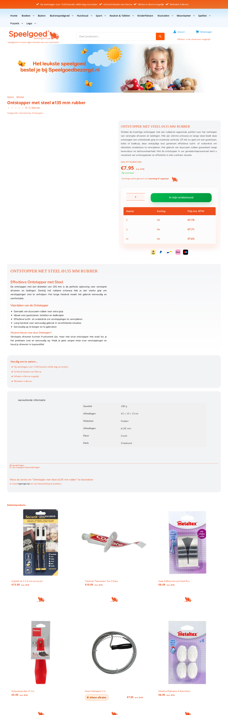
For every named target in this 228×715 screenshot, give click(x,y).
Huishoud (82, 15)
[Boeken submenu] (34, 15)
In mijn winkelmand (181, 197)
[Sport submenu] (105, 15)
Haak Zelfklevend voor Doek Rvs (173, 581)
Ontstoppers (37, 113)
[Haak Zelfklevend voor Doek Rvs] (187, 542)
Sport (99, 15)
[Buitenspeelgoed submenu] (73, 15)
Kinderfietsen (145, 15)
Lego (29, 23)
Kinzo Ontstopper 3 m (95, 691)
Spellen (202, 15)
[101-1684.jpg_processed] (59, 157)
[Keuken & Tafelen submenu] (133, 15)
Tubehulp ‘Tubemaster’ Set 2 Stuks (101, 581)
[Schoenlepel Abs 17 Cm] (40, 652)
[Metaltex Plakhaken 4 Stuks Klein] (187, 652)
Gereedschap (25, 113)
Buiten (42, 15)
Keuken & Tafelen (120, 15)
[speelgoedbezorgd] (34, 30)
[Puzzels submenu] (22, 23)
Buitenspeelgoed (60, 15)
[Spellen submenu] (210, 15)
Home (13, 15)
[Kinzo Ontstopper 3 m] (114, 652)
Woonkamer (184, 15)
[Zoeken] (160, 36)
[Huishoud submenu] (91, 15)
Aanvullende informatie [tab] (31, 400)
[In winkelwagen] (40, 599)
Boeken (26, 15)
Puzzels (14, 23)
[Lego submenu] (35, 23)
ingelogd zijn (24, 483)
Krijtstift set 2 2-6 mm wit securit (27, 581)
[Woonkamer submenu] (194, 15)
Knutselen (163, 15)
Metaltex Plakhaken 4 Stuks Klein (174, 691)
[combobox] (116, 36)
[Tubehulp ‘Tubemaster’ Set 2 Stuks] (114, 542)
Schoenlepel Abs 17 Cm (23, 691)
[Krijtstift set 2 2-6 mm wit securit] (40, 542)
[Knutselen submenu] (172, 15)
